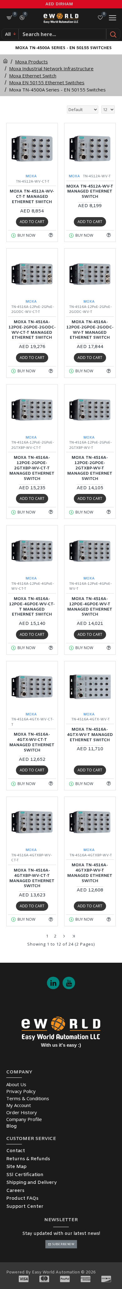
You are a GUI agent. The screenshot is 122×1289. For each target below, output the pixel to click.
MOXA (31, 176)
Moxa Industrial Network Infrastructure (51, 68)
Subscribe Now (63, 1244)
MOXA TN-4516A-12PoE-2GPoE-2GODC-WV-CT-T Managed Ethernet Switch (32, 330)
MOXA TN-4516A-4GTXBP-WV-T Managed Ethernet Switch (89, 873)
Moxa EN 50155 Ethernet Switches (46, 82)
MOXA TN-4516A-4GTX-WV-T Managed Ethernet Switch (90, 735)
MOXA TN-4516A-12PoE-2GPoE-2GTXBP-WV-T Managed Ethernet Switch (89, 468)
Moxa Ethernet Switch (32, 75)
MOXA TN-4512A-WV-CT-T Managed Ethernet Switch (32, 197)
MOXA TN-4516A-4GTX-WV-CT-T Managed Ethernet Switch (31, 742)
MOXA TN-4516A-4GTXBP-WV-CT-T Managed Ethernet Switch (31, 878)
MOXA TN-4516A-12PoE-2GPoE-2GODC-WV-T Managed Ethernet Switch (90, 330)
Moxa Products (31, 61)
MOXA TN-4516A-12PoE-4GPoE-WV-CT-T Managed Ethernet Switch (32, 607)
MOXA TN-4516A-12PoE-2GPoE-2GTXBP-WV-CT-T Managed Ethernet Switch (31, 468)
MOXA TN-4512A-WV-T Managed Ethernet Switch (89, 192)
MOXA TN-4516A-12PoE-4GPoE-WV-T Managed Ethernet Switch (89, 607)
